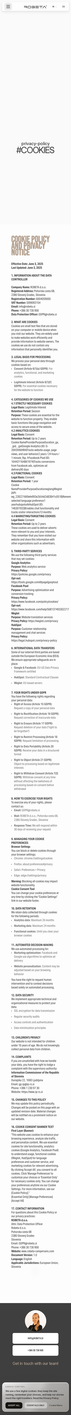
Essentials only (36, 1405)
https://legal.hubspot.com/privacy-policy (34, 640)
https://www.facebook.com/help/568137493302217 (40, 609)
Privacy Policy (50, 1398)
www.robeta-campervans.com (37, 1251)
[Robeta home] (35, 6)
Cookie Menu (55, 1405)
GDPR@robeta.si (28, 1243)
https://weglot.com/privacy (43, 621)
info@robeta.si (27, 306)
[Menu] (8, 6)
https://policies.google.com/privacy (31, 574)
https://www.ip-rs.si (32, 1092)
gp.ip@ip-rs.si (26, 1084)
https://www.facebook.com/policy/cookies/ (34, 602)
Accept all (14, 1405)
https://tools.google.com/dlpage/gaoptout (34, 582)
